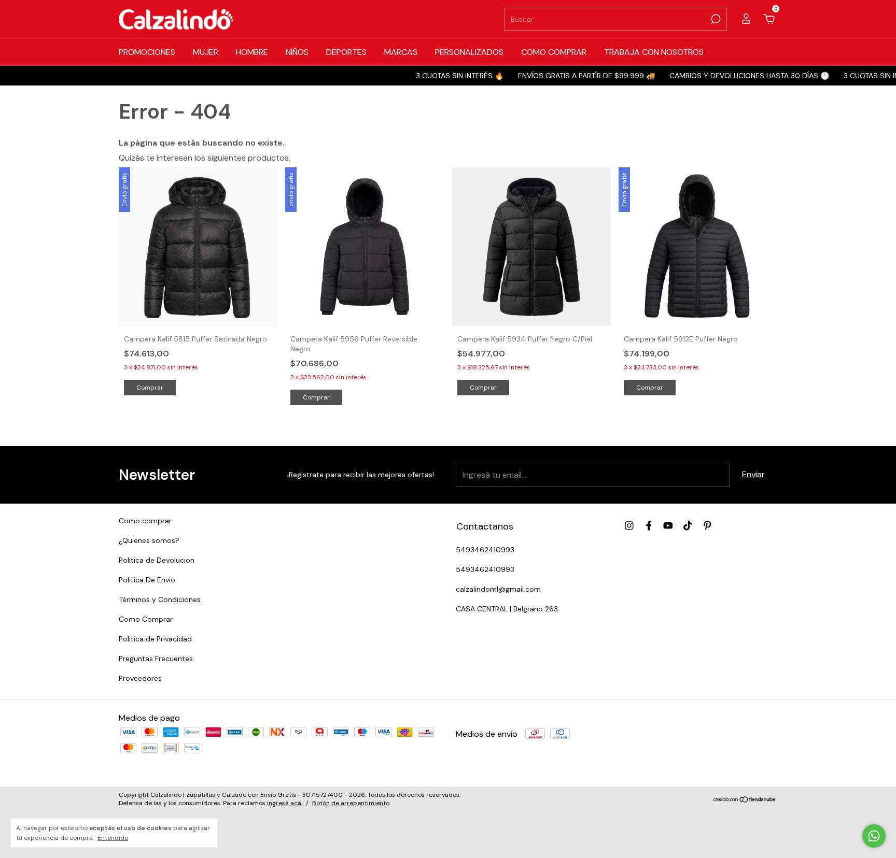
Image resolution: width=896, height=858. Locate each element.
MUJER (205, 52)
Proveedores (140, 678)
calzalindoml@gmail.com (498, 589)
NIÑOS (297, 52)
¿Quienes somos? (149, 540)
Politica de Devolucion (156, 560)
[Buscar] (714, 19)
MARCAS (400, 52)
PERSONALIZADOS (469, 52)
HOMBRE (252, 52)
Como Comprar (146, 619)
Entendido (112, 838)
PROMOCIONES (147, 52)
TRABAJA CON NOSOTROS (654, 52)
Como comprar (145, 520)
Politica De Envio (147, 579)
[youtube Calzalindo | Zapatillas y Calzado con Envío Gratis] (668, 526)
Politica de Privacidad (155, 639)
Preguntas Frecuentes (156, 658)
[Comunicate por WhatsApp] (874, 836)
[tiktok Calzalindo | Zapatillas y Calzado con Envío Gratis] (688, 526)
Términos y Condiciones (160, 599)
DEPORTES (346, 52)
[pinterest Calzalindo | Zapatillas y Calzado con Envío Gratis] (707, 526)
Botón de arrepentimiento (350, 803)
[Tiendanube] (744, 800)
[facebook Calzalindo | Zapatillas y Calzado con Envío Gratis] (649, 526)
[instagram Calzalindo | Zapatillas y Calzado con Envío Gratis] (629, 526)
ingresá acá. (284, 803)
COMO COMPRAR (553, 52)
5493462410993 (485, 549)
